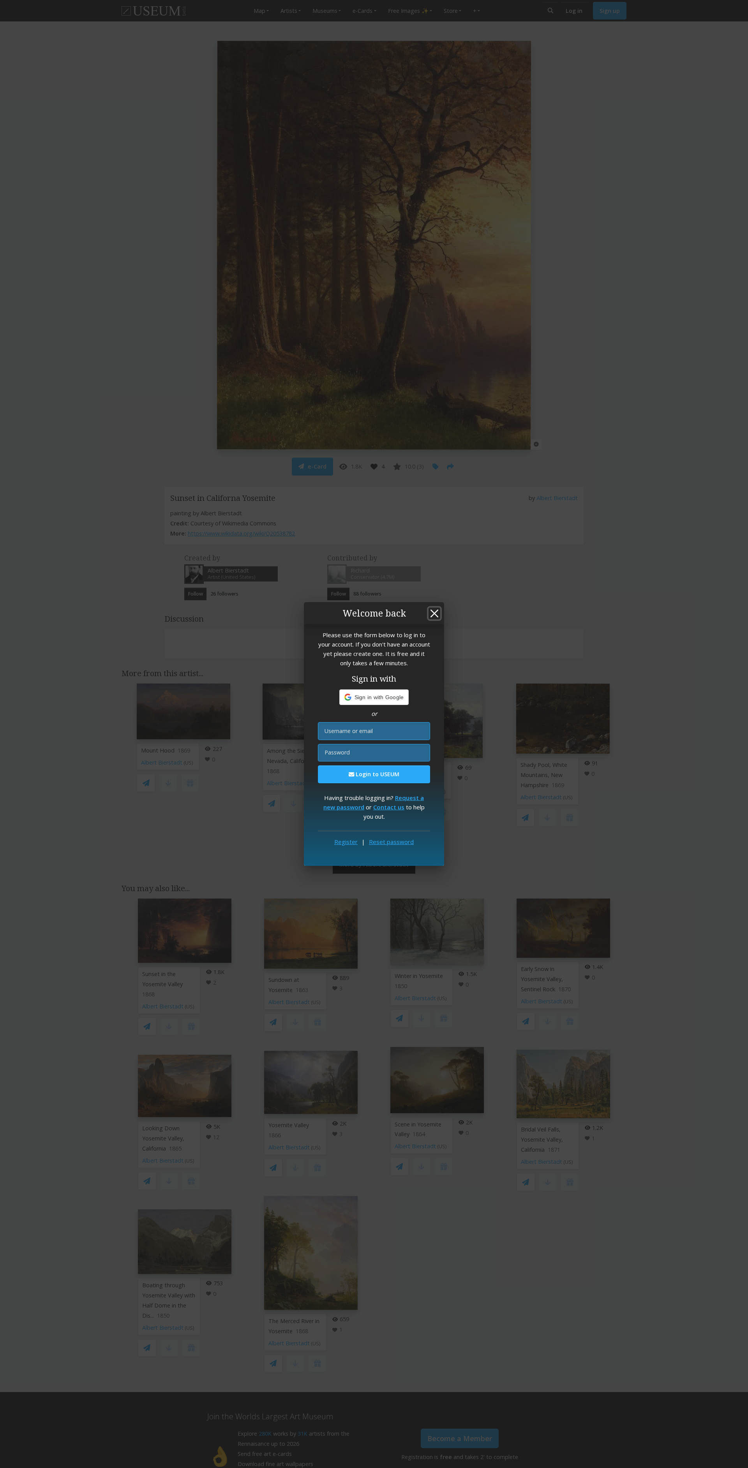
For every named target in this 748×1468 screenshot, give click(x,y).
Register (346, 842)
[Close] (434, 613)
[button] (374, 697)
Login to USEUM (376, 774)
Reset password (391, 842)
